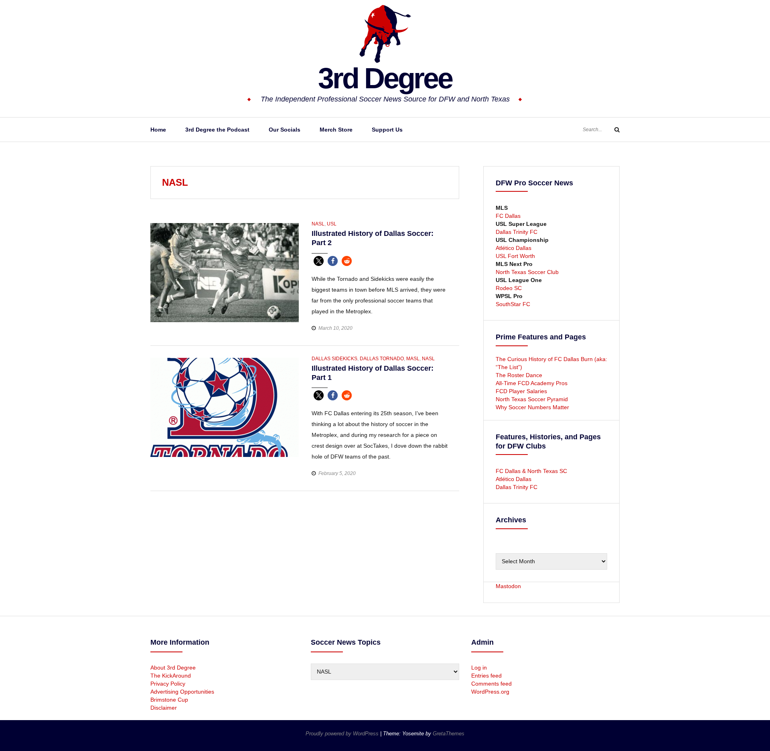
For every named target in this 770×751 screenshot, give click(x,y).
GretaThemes (448, 734)
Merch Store (336, 129)
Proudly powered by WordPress (343, 734)
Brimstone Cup (169, 699)
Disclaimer (163, 707)
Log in (479, 667)
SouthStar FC (513, 304)
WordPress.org (490, 691)
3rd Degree (385, 78)
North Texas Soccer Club (527, 272)
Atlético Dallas (513, 248)
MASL (412, 358)
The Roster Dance (520, 375)
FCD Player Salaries (521, 391)
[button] (319, 261)
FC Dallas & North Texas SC (531, 471)
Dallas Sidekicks (334, 358)
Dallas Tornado (382, 358)
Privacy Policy (167, 683)
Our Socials (284, 129)
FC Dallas (508, 216)
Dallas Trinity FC (516, 232)
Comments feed (491, 683)
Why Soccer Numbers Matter (532, 407)
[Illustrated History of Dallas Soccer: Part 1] (224, 407)
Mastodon (508, 586)
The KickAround (170, 675)
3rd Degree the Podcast (217, 129)
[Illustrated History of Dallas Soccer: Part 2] (224, 272)
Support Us (387, 129)
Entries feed (486, 675)
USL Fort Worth (515, 256)
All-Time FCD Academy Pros (531, 383)
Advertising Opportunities (182, 691)
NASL (318, 224)
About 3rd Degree (173, 667)
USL (331, 224)
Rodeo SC (509, 288)
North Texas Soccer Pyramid (532, 399)
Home (158, 129)
